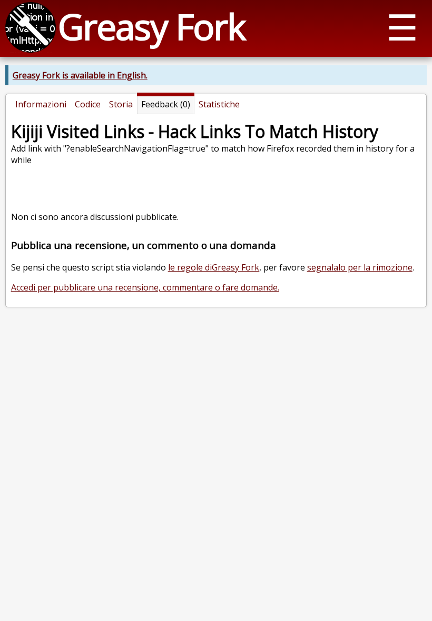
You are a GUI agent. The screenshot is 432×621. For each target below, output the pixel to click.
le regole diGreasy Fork (213, 267)
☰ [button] (402, 26)
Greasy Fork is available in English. (80, 75)
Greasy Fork (151, 26)
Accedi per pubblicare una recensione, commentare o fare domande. (145, 287)
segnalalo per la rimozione (360, 267)
